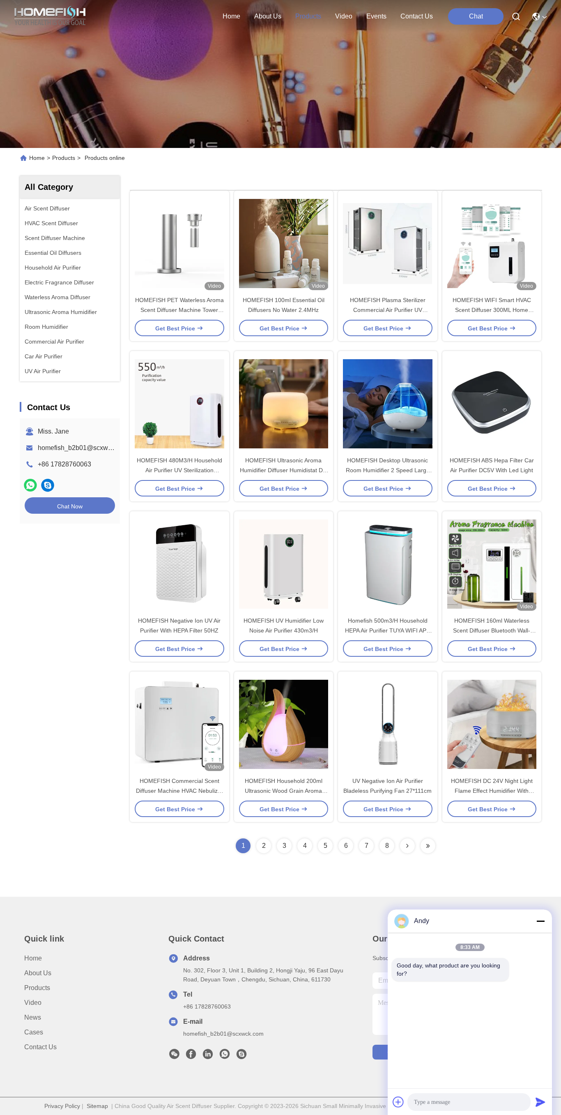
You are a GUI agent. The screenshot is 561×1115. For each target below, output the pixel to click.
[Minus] (540, 921)
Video (32, 1002)
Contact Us (40, 1046)
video (343, 16)
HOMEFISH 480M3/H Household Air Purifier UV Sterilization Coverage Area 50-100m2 (179, 470)
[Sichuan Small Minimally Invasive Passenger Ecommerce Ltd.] (50, 16)
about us (267, 16)
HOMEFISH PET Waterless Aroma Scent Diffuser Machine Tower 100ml (179, 310)
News (32, 1017)
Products (63, 158)
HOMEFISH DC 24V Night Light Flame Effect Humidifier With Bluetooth (492, 791)
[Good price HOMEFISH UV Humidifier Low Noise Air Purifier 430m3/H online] (284, 563)
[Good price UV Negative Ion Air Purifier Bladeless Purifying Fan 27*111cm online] (387, 723)
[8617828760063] (224, 1056)
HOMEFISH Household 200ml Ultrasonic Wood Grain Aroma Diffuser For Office (283, 791)
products (308, 16)
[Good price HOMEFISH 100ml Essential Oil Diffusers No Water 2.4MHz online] (284, 243)
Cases (33, 1032)
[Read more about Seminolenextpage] (407, 845)
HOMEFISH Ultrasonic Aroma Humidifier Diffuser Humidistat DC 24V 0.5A (283, 470)
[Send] (540, 1102)
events (376, 16)
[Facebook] (191, 1056)
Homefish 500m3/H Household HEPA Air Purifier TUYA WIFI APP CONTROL (387, 630)
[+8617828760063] (47, 485)
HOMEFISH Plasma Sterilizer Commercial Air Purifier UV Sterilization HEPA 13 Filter (387, 310)
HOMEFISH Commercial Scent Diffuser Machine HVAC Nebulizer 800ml (179, 791)
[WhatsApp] (30, 485)
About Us (37, 973)
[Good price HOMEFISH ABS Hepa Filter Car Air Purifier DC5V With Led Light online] (492, 403)
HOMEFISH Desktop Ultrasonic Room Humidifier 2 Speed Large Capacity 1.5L (388, 470)
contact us (416, 16)
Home (231, 16)
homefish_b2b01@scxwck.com (83, 447)
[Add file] (398, 1102)
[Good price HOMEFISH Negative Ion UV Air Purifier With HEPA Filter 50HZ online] (179, 563)
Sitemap (97, 1106)
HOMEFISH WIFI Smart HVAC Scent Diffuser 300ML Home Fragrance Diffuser (492, 310)
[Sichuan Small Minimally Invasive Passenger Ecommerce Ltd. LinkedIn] (208, 1056)
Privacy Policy (62, 1106)
